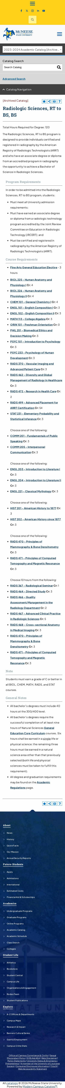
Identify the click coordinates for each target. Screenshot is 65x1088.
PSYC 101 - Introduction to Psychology (35, 341)
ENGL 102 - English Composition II (32, 313)
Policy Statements (17, 1061)
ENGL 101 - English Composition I (31, 307)
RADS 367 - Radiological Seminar (31, 585)
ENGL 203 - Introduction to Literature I (35, 469)
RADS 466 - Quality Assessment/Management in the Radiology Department (31, 602)
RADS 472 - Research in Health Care (33, 391)
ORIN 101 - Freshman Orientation (31, 324)
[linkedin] (38, 10)
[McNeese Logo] (18, 34)
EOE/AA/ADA (33, 1058)
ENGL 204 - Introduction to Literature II (35, 480)
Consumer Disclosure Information (32, 1066)
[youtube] (43, 10)
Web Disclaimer (49, 1058)
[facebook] (21, 10)
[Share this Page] (49, 101)
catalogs (12, 1083)
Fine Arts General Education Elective (33, 267)
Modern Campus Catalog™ (40, 1086)
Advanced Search (14, 78)
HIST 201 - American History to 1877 (33, 508)
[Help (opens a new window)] (59, 101)
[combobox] (32, 49)
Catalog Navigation (18, 89)
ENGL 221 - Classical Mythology (30, 491)
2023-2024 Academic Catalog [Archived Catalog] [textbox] (33, 49)
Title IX (54, 1066)
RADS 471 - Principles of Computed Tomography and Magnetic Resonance (33, 658)
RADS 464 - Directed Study (28, 591)
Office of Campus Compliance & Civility (28, 1055)
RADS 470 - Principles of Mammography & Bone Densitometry (26, 641)
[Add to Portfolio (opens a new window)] (44, 101)
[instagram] (32, 10)
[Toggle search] (32, 19)
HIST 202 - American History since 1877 (35, 519)
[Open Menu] (32, 3)
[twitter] (26, 10)
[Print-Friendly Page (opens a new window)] (54, 101)
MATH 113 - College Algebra (28, 319)
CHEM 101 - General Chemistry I (30, 302)
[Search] (59, 67)
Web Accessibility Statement (32, 1069)
